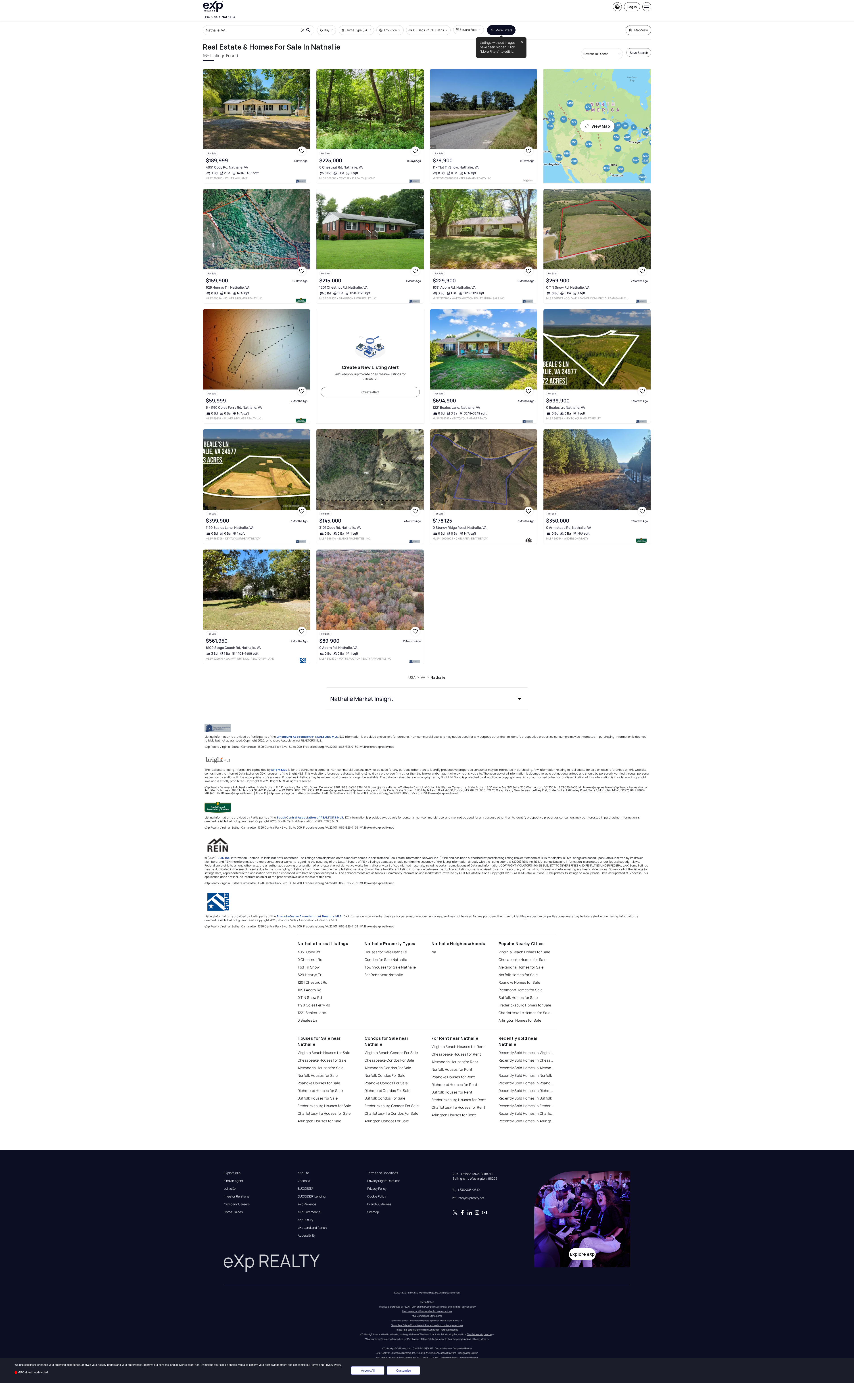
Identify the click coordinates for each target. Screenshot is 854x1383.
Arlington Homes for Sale (520, 1020)
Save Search (639, 52)
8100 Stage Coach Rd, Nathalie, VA (233, 647)
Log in (632, 7)
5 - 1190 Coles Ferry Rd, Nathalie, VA (234, 407)
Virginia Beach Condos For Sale (391, 1052)
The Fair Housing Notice (479, 1334)
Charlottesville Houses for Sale (324, 1113)
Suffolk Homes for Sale (518, 997)
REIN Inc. (223, 858)
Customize (403, 1370)
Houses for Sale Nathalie (386, 952)
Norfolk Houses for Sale (318, 1075)
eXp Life (303, 1173)
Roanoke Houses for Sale (319, 1083)
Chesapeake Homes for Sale (523, 959)
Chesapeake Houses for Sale (322, 1060)
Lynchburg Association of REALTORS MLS (307, 737)
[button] (427, 699)
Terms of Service (461, 1306)
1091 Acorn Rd (310, 989)
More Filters (503, 30)
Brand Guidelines (379, 1204)
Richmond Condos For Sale (388, 1090)
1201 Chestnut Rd (312, 982)
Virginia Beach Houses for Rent (458, 1046)
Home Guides (233, 1212)
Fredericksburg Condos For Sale (392, 1105)
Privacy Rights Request (383, 1180)
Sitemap (373, 1212)
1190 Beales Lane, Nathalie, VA (229, 527)
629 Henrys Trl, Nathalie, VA (227, 287)
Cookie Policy (376, 1196)
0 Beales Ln (307, 1020)
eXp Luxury (305, 1219)
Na (434, 952)
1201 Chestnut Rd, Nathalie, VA (343, 287)
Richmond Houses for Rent (455, 1084)
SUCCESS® (306, 1188)
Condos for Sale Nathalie (386, 959)
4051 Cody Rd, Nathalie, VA (227, 167)
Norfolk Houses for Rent (452, 1069)
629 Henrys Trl (310, 974)
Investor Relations (236, 1196)
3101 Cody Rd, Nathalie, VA (340, 527)
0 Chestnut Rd (310, 959)
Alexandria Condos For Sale (388, 1067)
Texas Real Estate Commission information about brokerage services (427, 1325)
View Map (600, 126)
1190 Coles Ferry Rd (314, 1005)
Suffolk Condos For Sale (385, 1098)
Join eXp (230, 1188)
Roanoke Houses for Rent (453, 1077)
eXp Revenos (307, 1204)
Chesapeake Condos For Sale (389, 1060)
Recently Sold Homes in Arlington (526, 1120)
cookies (29, 1364)
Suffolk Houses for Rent (452, 1092)
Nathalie (437, 677)
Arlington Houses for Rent (454, 1114)
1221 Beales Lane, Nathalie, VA (456, 407)
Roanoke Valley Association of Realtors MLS (309, 916)
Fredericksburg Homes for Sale (525, 1005)
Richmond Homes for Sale (521, 989)
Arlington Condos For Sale (387, 1120)
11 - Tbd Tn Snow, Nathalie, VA (456, 167)
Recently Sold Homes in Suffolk (525, 1098)
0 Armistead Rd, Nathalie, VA (568, 527)
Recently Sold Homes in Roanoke (526, 1083)
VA (423, 677)
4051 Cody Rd (309, 952)
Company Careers (237, 1204)
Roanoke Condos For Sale (386, 1083)
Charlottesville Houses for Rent (458, 1107)
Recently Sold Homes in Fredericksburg (526, 1105)
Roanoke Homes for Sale (519, 982)
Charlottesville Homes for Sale (525, 1012)
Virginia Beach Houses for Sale (324, 1052)
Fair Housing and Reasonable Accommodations (427, 1311)
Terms (314, 1364)
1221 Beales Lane (312, 1012)
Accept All (368, 1370)
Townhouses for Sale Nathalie (390, 967)
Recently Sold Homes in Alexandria (526, 1067)
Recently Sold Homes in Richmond (526, 1090)
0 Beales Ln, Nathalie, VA (565, 407)
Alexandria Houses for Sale (321, 1067)
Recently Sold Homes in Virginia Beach (526, 1052)
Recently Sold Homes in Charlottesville (526, 1113)
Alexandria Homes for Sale (521, 967)
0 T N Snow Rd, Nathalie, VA (567, 287)
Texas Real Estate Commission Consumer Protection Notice (427, 1329)
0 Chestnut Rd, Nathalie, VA (341, 167)
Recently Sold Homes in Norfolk (525, 1075)
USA (411, 677)
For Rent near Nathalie (384, 974)
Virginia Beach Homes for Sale (524, 952)
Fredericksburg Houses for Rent (459, 1099)
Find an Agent (233, 1180)
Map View (641, 30)
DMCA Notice (427, 1302)
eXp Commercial (309, 1212)
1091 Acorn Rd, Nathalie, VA (454, 287)
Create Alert (370, 392)
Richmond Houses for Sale (320, 1090)
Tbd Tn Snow (309, 967)
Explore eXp (232, 1173)
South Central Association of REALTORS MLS (310, 817)
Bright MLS (279, 770)
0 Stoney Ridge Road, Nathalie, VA (460, 527)
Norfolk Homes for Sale (518, 974)
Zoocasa (304, 1180)
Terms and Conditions (382, 1173)
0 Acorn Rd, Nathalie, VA (338, 647)
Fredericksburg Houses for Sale (324, 1105)
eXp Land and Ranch (312, 1227)
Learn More (480, 1339)
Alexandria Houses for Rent (455, 1061)
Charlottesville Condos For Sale (391, 1113)
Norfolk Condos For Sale (385, 1075)
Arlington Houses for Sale (319, 1120)
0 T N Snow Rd (310, 997)
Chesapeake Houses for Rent (456, 1054)
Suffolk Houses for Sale (318, 1098)
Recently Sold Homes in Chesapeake (526, 1060)
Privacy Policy (376, 1188)
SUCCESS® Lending (312, 1196)
